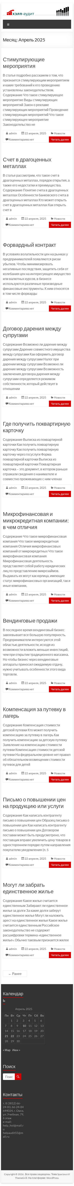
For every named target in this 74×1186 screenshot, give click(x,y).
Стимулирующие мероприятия (24, 62)
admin (13, 133)
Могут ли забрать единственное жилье (28, 888)
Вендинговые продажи (30, 620)
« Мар (6, 1050)
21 (6, 1036)
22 (12, 1036)
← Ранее (15, 974)
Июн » (16, 1050)
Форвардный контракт (29, 244)
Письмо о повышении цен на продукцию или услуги (34, 802)
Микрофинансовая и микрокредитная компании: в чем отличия (36, 520)
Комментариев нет (21, 139)
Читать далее (60, 139)
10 (24, 1025)
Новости (59, 133)
